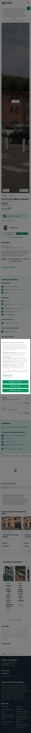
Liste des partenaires (7, 377)
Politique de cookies (7, 375)
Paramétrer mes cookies (15, 381)
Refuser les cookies (15, 386)
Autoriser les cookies (15, 390)
